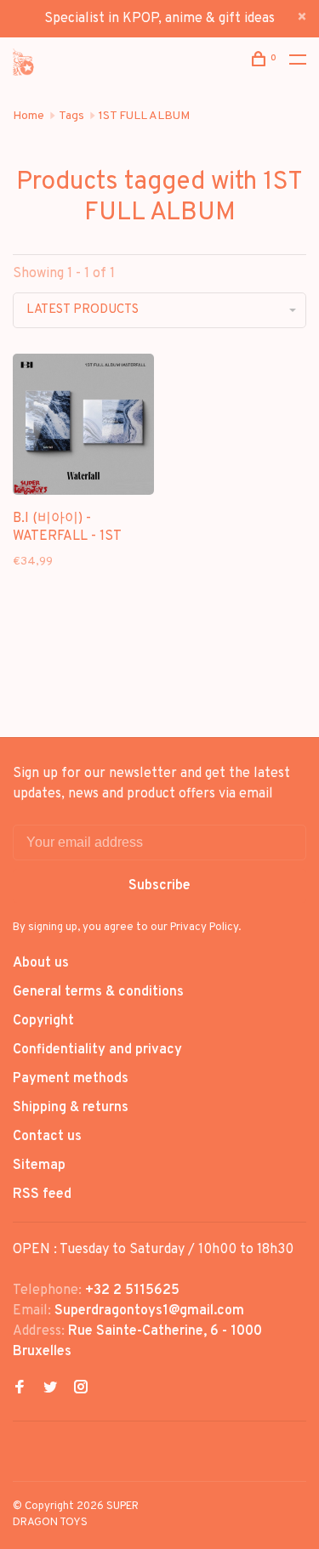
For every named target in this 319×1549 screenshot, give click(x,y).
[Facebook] (19, 1389)
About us (41, 963)
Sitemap (39, 1165)
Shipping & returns (70, 1107)
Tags (71, 116)
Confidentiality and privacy (97, 1049)
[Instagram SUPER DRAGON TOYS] (81, 1389)
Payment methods (70, 1078)
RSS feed (42, 1194)
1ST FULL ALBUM (144, 116)
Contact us (47, 1136)
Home (28, 116)
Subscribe (159, 885)
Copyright (43, 1021)
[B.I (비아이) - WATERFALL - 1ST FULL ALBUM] (83, 428)
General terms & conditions (98, 992)
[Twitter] (50, 1389)
